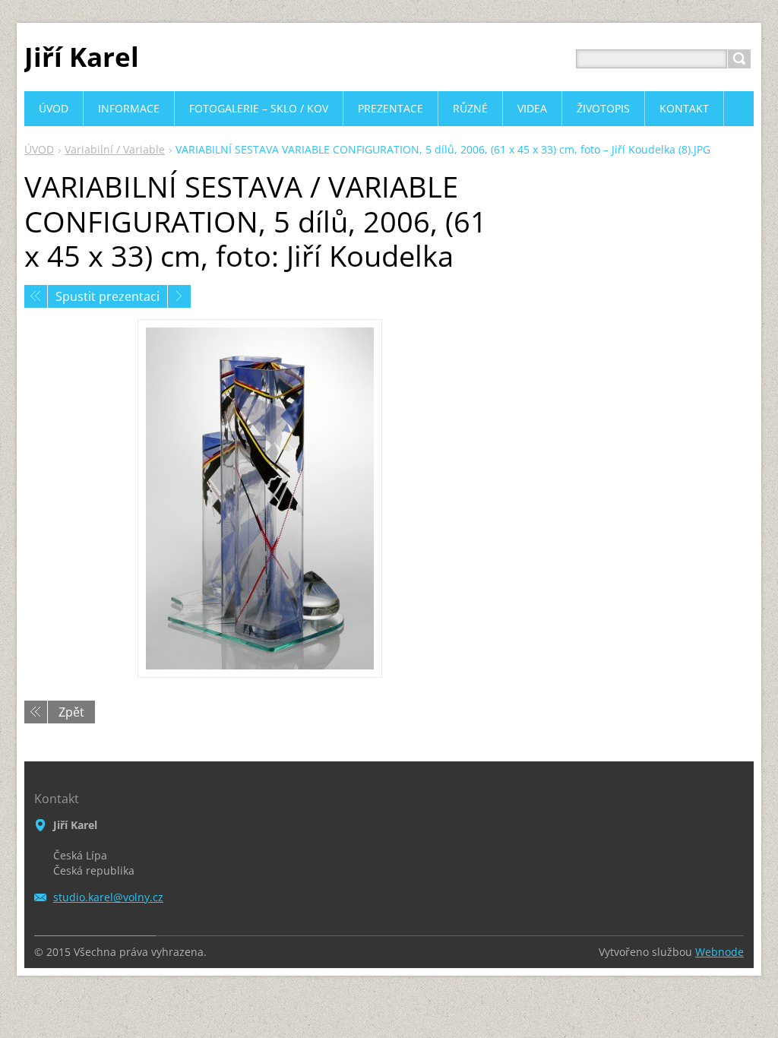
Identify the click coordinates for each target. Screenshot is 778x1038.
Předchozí (35, 296)
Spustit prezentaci (107, 296)
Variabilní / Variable (115, 149)
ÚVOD (39, 149)
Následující (179, 296)
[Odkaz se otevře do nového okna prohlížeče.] (260, 498)
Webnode (719, 952)
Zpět (71, 712)
